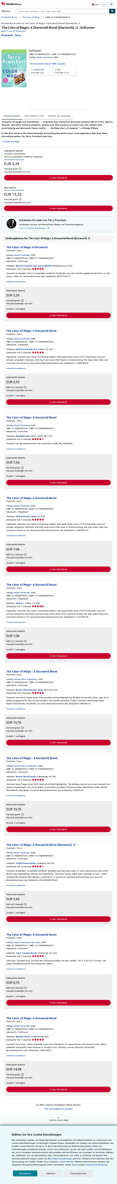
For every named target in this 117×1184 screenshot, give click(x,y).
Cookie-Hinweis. (66, 1161)
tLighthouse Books (26, 863)
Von (37, 71)
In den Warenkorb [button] (58, 177)
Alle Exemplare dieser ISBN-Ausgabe (47, 63)
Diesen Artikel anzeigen (14, 159)
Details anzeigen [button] (12, 141)
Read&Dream (22, 436)
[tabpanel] (57, 131)
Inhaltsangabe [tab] (12, 115)
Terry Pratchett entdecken (32, 228)
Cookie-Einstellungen (61, 1158)
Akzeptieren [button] (25, 1173)
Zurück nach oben (58, 1120)
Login (104, 4)
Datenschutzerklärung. (97, 1164)
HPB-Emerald (22, 516)
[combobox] (62, 11)
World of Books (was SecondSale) (33, 265)
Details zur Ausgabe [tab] (59, 115)
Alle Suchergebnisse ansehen (58, 1108)
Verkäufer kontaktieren (16, 282)
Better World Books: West (29, 689)
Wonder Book (23, 1036)
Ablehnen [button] (50, 1173)
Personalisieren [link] (78, 1173)
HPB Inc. (20, 603)
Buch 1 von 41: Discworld (13, 31)
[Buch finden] (112, 11)
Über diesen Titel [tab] (34, 115)
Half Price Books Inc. (26, 349)
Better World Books (26, 776)
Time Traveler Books (26, 953)
